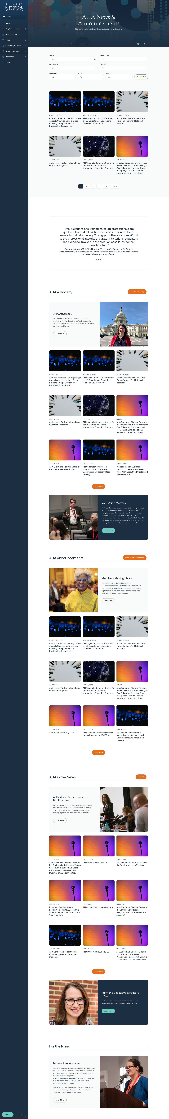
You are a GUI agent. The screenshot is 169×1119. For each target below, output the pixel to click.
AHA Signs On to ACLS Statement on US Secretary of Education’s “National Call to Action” (98, 121)
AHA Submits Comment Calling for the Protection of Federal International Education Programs (99, 165)
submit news (119, 588)
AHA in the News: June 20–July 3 (98, 907)
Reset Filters (141, 77)
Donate (20, 1114)
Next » (114, 186)
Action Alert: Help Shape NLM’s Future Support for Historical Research (130, 121)
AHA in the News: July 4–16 (61, 733)
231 (105, 186)
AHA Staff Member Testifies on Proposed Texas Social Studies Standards (63, 954)
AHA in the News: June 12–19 (96, 952)
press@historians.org (67, 1078)
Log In (7, 1114)
